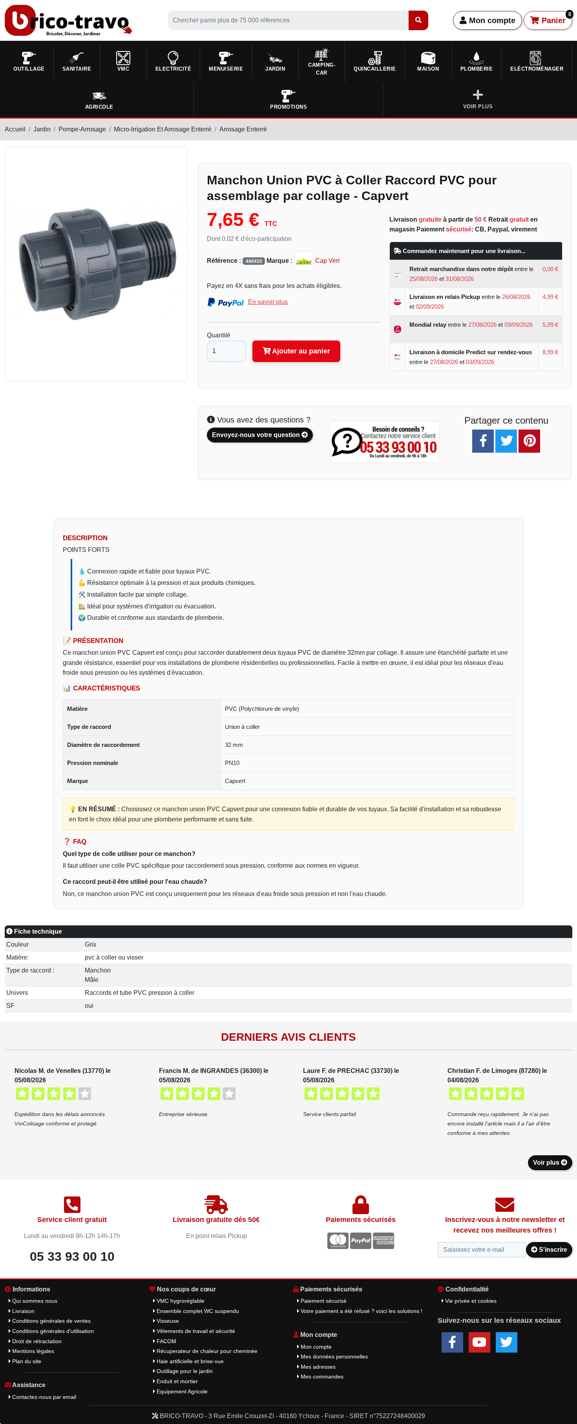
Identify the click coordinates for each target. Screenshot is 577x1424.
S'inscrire (552, 1249)
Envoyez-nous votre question (256, 435)
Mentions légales (32, 1351)
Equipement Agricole (181, 1391)
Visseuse (167, 1321)
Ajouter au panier (300, 351)
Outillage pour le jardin (184, 1371)
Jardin (42, 129)
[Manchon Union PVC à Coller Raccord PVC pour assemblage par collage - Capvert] (96, 263)
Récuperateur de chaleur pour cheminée (206, 1351)
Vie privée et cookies (470, 1301)
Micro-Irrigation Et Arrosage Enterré (163, 129)
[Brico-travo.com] (68, 19)
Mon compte (491, 20)
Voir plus (547, 1162)
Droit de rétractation (36, 1341)
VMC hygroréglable (180, 1301)
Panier (555, 18)
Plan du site (26, 1361)
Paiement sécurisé (323, 1301)
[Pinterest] (529, 441)
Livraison (23, 1311)
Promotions (288, 107)
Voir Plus (478, 106)
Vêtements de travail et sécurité (195, 1331)
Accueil (15, 129)
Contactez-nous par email (43, 1397)
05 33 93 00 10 (72, 1256)
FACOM (165, 1341)
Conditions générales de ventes (51, 1321)
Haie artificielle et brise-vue (189, 1361)
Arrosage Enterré (243, 129)
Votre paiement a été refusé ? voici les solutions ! (360, 1311)
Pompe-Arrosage (82, 129)
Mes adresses (317, 1367)
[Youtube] (479, 1342)
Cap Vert (327, 260)
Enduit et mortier (176, 1381)
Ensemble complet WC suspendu (197, 1311)
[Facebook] (483, 441)
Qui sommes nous (34, 1301)
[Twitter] (506, 441)
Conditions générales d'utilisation (52, 1331)
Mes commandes (321, 1376)
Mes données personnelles (333, 1356)
